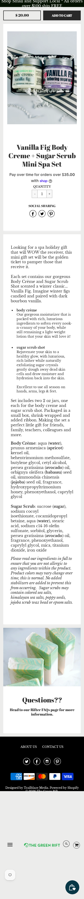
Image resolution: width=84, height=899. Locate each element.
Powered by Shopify (64, 787)
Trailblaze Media (36, 787)
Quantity (42, 186)
